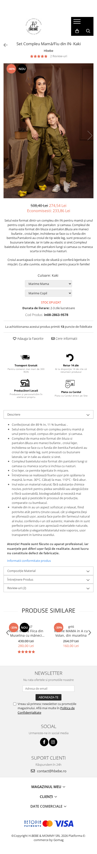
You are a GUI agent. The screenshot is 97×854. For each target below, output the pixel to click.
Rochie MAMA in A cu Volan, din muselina (71, 633)
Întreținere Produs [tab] (20, 579)
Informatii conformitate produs (29, 561)
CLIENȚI (47, 796)
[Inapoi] (3, 45)
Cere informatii (66, 338)
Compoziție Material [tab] (21, 571)
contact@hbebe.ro (51, 771)
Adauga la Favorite (30, 338)
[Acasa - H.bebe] (33, 26)
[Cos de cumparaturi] (77, 31)
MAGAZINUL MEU (46, 786)
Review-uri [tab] (16, 588)
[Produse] (77, 22)
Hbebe (48, 51)
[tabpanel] (48, 130)
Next (89, 135)
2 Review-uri (58, 56)
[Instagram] (53, 742)
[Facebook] (44, 742)
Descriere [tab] (13, 414)
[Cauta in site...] (88, 31)
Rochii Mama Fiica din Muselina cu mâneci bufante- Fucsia (26, 633)
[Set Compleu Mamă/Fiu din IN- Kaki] (48, 130)
